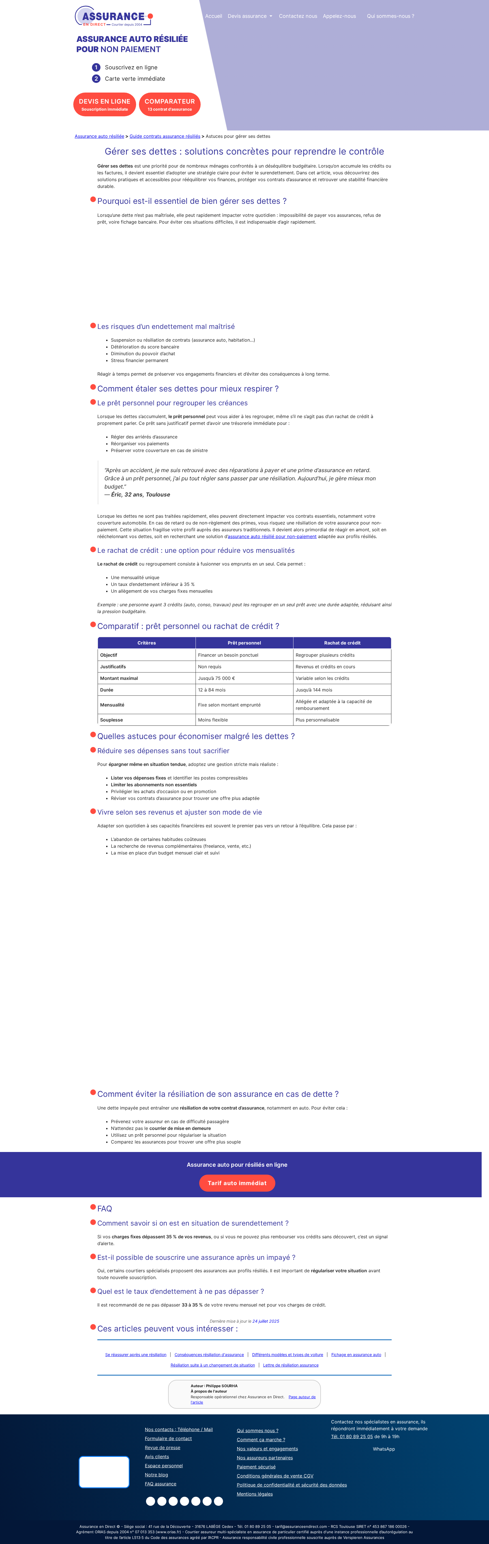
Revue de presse (162, 1447)
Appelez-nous (339, 16)
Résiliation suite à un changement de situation (213, 1365)
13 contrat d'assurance (170, 105)
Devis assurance (250, 16)
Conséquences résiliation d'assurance (209, 1354)
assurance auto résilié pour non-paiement (272, 536)
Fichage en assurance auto (356, 1354)
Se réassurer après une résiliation (135, 1354)
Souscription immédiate (104, 105)
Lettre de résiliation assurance (291, 1365)
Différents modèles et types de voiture (287, 1354)
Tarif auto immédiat (237, 1183)
